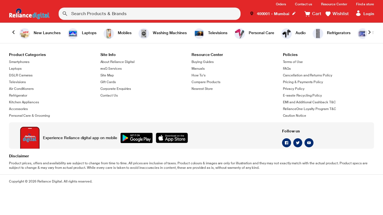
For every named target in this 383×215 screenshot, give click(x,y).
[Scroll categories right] (369, 32)
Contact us (303, 4)
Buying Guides (203, 62)
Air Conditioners (21, 89)
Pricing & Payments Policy (303, 82)
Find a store (365, 4)
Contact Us (109, 95)
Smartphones (19, 62)
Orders (281, 4)
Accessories (18, 109)
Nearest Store (202, 89)
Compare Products (206, 82)
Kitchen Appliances (24, 102)
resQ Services (111, 69)
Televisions (17, 82)
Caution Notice (294, 116)
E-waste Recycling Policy (302, 95)
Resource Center (334, 4)
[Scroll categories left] (13, 32)
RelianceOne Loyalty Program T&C (309, 109)
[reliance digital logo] (29, 13)
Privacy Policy (293, 89)
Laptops (15, 69)
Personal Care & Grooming (29, 116)
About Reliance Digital (117, 62)
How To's (199, 75)
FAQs (287, 69)
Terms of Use (293, 62)
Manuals (198, 69)
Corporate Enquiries (115, 89)
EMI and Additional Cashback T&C (309, 102)
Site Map (107, 75)
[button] (273, 14)
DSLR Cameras (21, 75)
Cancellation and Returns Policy (307, 75)
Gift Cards (108, 82)
